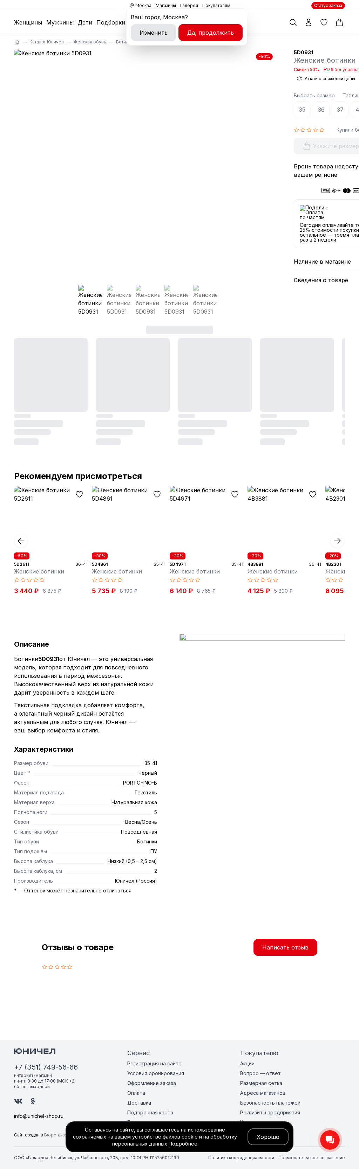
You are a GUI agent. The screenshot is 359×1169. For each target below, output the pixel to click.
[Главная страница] (17, 42)
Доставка (139, 1103)
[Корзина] (339, 22)
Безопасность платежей (270, 1103)
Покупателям (216, 5)
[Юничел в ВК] (18, 1101)
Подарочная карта (150, 1112)
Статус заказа (328, 5)
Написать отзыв (285, 947)
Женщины (28, 22)
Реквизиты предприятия (270, 1112)
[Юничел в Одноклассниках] (33, 1101)
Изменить (154, 32)
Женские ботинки (39, 571)
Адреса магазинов (262, 1093)
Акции (247, 1063)
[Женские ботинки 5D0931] (145, 163)
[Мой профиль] (308, 22)
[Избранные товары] (324, 22)
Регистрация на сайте (154, 1063)
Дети (85, 22)
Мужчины (60, 22)
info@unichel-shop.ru (38, 1116)
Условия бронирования (155, 1073)
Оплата (136, 1093)
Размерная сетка (261, 1083)
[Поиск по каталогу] (293, 22)
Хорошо (268, 1136)
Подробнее (183, 1144)
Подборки (110, 22)
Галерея (189, 5)
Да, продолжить (210, 32)
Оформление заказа (151, 1083)
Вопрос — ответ (260, 1073)
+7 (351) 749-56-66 (46, 1067)
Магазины (166, 5)
